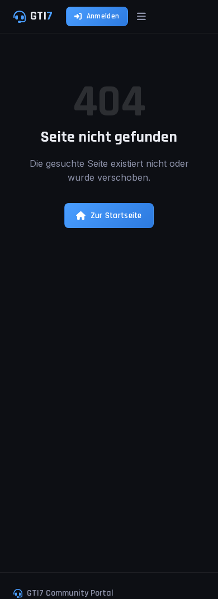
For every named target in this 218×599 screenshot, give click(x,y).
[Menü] (141, 16)
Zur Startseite (116, 215)
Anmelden (103, 16)
